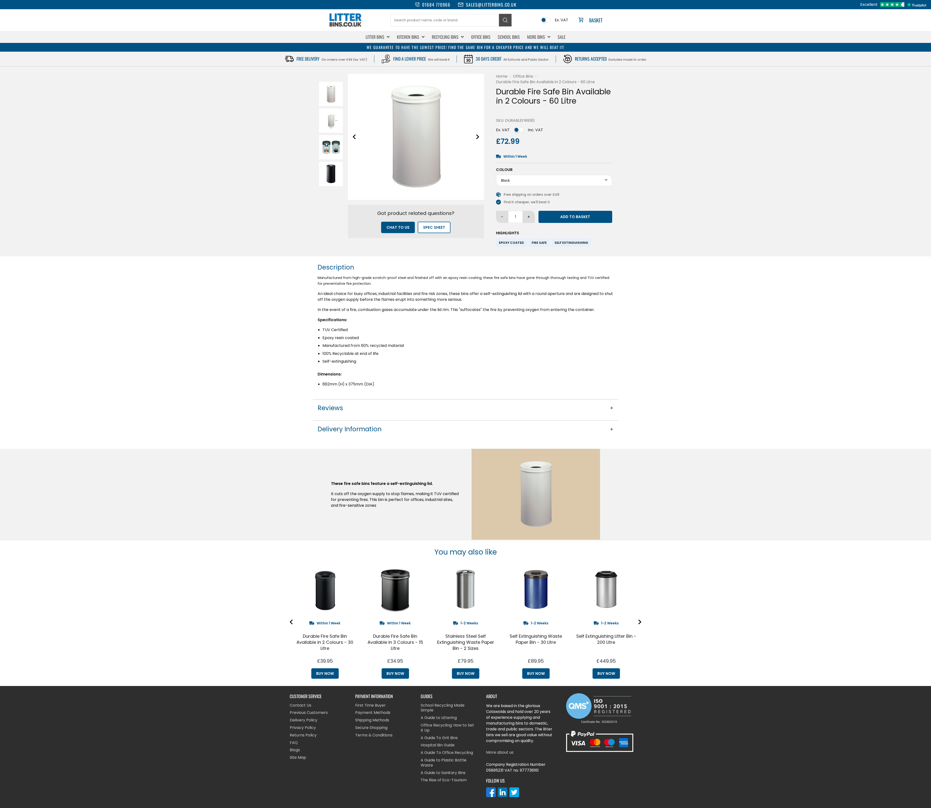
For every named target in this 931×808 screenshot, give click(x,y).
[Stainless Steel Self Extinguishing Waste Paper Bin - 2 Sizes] (465, 589)
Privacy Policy (303, 727)
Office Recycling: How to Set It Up (447, 728)
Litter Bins (375, 37)
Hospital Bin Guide (438, 745)
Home (501, 76)
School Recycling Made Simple (443, 708)
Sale (561, 37)
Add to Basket (575, 216)
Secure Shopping (371, 727)
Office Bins (480, 37)
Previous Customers (309, 712)
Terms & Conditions (374, 735)
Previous (354, 137)
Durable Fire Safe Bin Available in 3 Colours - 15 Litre (395, 642)
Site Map (298, 757)
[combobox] (444, 20)
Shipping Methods (372, 720)
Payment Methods (372, 712)
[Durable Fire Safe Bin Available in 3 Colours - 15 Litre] (395, 589)
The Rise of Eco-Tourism (444, 780)
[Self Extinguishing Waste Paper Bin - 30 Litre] (536, 589)
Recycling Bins (445, 37)
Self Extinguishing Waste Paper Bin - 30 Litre (536, 639)
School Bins (509, 37)
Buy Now (325, 673)
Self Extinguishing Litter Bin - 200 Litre (606, 639)
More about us (500, 752)
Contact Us (300, 705)
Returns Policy (303, 735)
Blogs (295, 750)
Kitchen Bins (408, 37)
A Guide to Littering (439, 717)
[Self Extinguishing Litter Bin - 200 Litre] (606, 589)
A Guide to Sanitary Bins (443, 772)
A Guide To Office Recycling (447, 752)
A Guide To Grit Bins (439, 738)
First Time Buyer (370, 705)
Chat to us (397, 227)
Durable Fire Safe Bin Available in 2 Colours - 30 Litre (325, 642)
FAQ (294, 742)
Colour (504, 170)
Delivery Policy (303, 720)
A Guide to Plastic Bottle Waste (443, 763)
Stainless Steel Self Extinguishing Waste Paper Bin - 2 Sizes (465, 642)
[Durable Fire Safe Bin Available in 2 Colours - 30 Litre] (325, 589)
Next (478, 137)
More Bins (536, 37)
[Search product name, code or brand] (505, 20)
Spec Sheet (434, 227)
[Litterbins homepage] (345, 26)
